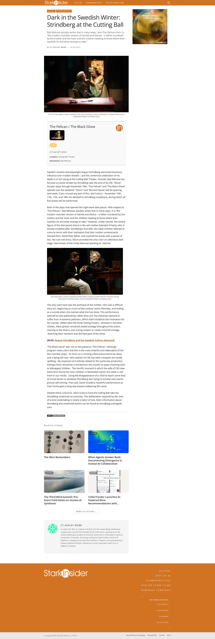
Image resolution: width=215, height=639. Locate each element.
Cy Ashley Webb (58, 47)
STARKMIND (164, 616)
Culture (78, 3)
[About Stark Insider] (150, 26)
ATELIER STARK (163, 622)
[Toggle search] (169, 2)
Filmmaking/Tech (94, 3)
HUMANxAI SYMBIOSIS (156, 590)
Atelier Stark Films (115, 3)
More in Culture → (86, 511)
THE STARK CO (162, 604)
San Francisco (59, 415)
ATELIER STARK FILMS (156, 585)
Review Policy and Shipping (135, 635)
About (169, 635)
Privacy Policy (152, 635)
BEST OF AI (163, 576)
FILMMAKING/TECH (158, 580)
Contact (161, 635)
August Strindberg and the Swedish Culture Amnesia (84, 340)
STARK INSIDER (163, 610)
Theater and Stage (64, 11)
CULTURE (165, 571)
